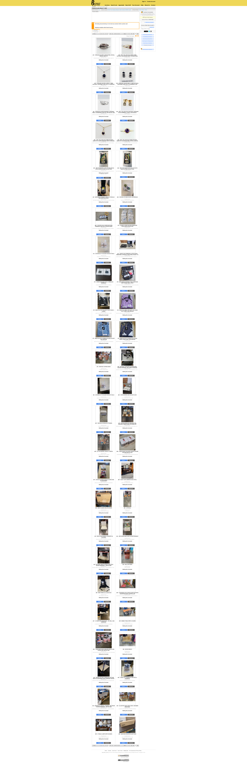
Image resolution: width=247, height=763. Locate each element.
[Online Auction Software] (123, 756)
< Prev (94, 33)
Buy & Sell (128, 5)
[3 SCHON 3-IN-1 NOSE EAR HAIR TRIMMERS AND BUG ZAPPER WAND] (103, 216)
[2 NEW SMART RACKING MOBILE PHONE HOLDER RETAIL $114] (127, 442)
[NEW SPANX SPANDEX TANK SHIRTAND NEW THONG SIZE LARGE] (127, 272)
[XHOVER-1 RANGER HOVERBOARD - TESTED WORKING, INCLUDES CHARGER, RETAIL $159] (127, 357)
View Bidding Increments (147, 36)
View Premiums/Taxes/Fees (147, 38)
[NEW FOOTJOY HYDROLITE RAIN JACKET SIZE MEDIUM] (103, 329)
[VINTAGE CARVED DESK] (103, 357)
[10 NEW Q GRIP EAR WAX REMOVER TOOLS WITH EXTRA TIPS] (127, 216)
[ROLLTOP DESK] (127, 555)
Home (106, 750)
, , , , (119, 9)
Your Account (136, 5)
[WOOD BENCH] (127, 640)
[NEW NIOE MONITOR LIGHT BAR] (127, 725)
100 (137, 33)
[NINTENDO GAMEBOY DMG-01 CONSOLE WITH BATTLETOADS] (103, 188)
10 (131, 33)
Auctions (107, 5)
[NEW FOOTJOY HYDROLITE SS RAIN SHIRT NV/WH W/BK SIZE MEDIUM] (127, 329)
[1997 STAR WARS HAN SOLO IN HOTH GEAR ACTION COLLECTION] (127, 159)
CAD (99, 9)
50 (135, 33)
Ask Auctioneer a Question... (148, 49)
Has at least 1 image (146, 28)
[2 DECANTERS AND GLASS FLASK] (127, 385)
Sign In (144, 1)
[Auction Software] (123, 760)
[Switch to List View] (138, 36)
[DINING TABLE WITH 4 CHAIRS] (127, 611)
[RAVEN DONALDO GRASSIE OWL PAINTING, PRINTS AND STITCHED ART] (127, 414)
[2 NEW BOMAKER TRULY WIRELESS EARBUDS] (103, 272)
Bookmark (107, 92)
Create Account (151, 1)
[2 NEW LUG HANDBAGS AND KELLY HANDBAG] (127, 668)
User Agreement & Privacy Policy (135, 750)
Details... (99, 92)
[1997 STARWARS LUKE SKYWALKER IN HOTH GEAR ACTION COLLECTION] (103, 159)
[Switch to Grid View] (136, 36)
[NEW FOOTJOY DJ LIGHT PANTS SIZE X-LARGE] (103, 301)
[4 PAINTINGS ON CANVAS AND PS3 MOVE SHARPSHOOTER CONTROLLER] (127, 583)
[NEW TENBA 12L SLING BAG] (103, 583)
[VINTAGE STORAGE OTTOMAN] (103, 414)
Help (142, 5)
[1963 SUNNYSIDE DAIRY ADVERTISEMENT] (127, 527)
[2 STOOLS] (127, 498)
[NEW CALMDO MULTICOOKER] (103, 498)
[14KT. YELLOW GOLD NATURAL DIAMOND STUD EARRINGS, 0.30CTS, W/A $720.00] (127, 102)
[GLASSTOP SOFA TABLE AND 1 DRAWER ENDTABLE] (127, 696)
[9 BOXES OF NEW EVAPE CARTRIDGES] (127, 188)
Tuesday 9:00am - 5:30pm (143, 9)
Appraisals (121, 5)
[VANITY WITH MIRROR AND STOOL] (127, 470)
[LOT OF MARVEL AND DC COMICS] (103, 442)
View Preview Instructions (147, 34)
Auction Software (126, 761)
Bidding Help (125, 750)
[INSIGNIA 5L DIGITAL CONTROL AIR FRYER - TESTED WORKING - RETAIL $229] (103, 696)
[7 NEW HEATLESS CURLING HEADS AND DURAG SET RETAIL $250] (103, 640)
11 (112, 33)
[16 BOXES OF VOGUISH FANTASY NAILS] (103, 244)
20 (133, 33)
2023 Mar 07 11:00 (96, 31)
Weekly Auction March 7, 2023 (102, 6)
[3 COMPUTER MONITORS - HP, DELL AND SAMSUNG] (103, 611)
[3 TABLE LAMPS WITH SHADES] (103, 725)
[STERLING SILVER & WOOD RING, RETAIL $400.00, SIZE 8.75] (103, 46)
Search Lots (114, 5)
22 (118, 33)
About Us (147, 5)
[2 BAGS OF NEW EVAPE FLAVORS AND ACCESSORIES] (103, 470)
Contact (153, 5)
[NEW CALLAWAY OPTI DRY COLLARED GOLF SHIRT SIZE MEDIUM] (127, 301)
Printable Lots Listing (147, 45)
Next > (125, 33)
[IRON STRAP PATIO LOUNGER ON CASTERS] (103, 527)
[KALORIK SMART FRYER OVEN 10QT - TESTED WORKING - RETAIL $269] (103, 555)
